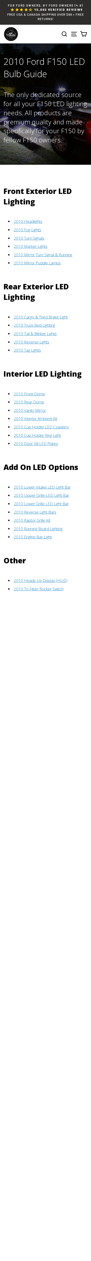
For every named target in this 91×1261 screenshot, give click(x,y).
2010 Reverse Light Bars (35, 512)
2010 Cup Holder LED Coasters (41, 427)
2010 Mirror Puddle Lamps (37, 263)
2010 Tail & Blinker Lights (35, 333)
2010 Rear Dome (29, 402)
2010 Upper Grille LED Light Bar (41, 495)
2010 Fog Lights (27, 229)
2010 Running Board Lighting (38, 528)
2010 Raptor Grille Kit (32, 520)
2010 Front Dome (29, 393)
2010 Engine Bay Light (33, 536)
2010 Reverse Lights (31, 342)
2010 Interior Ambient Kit (35, 418)
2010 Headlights (28, 221)
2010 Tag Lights (27, 350)
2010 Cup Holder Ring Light (37, 435)
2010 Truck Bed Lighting (34, 325)
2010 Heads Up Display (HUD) (40, 580)
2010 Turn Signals (29, 238)
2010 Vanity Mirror (30, 410)
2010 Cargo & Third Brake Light (41, 317)
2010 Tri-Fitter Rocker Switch (38, 589)
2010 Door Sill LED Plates (36, 443)
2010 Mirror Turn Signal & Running (43, 254)
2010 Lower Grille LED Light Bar (41, 503)
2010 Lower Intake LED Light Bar (42, 487)
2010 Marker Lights (30, 246)
